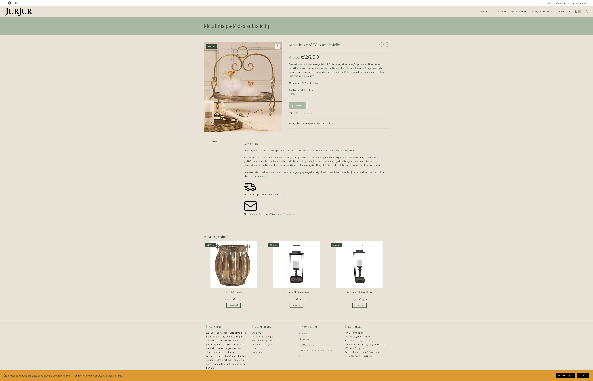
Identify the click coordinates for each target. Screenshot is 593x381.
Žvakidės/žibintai (325, 123)
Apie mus (257, 333)
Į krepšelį (297, 106)
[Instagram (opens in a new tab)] (16, 3)
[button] (277, 46)
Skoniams (304, 339)
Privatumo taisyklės (263, 344)
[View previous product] (381, 44)
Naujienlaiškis (260, 352)
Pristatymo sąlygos (262, 336)
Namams (303, 334)
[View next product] (387, 44)
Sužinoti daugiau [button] (565, 376)
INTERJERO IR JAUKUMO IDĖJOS (315, 350)
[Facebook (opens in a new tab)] (10, 3)
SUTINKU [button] (583, 376)
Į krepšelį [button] (234, 305)
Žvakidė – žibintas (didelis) (359, 292)
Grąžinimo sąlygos (262, 340)
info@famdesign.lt (289, 214)
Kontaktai (257, 348)
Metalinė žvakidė (234, 292)
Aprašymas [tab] (211, 142)
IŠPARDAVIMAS (309, 123)
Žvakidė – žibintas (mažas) (296, 292)
